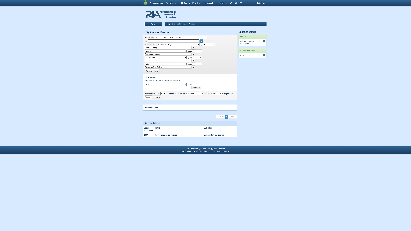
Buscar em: (149, 37)
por (146, 41)
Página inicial (157, 2)
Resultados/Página (152, 93)
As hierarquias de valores (166, 135)
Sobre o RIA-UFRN (191, 2)
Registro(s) (228, 93)
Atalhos (223, 2)
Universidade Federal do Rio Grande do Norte (198, 151)
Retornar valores (152, 71)
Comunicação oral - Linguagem (247, 42)
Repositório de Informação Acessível (182, 24)
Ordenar (207, 93)
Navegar (172, 2)
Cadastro (210, 2)
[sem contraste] (235, 3)
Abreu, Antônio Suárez (214, 135)
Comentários (193, 148)
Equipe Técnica (219, 148)
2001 (242, 55)
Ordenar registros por (176, 93)
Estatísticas (205, 148)
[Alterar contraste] (230, 3)
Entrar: (262, 2)
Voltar (153, 24)
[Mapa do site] (241, 3)
